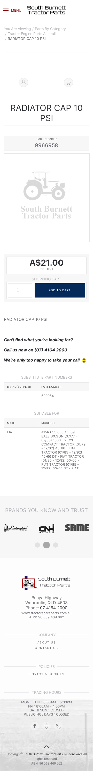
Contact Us (46, 648)
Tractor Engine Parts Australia (33, 34)
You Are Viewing (17, 29)
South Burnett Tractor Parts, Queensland (53, 754)
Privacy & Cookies (46, 674)
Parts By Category (50, 29)
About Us (46, 642)
